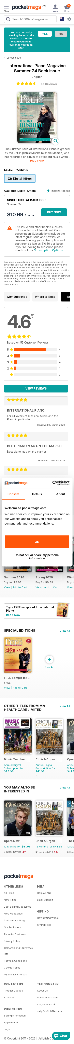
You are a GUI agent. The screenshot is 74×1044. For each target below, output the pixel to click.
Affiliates (9, 997)
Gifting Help (44, 924)
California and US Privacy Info (18, 951)
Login (7, 1029)
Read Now (13, 615)
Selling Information (15, 1015)
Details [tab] (37, 494)
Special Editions (19, 630)
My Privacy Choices (15, 974)
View (7, 587)
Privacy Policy (12, 941)
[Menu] (6, 7)
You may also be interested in (19, 787)
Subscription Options (48, 250)
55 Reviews (49, 83)
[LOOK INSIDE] (37, 142)
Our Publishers (12, 927)
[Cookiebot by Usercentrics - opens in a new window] (52, 483)
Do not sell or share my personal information (37, 556)
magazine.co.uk (46, 1004)
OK (37, 541)
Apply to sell (11, 1022)
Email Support (45, 899)
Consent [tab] (13, 494)
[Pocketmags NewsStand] (25, 8)
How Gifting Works (48, 917)
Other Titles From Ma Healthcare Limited (24, 706)
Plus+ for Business (15, 934)
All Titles (9, 892)
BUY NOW (54, 212)
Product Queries (13, 990)
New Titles (10, 899)
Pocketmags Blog (14, 920)
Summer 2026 (14, 577)
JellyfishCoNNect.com (50, 1011)
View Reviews (36, 388)
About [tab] (60, 494)
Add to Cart (20, 587)
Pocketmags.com (47, 997)
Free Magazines (13, 913)
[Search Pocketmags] (8, 19)
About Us (42, 990)
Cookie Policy (12, 967)
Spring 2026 (44, 577)
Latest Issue (14, 57)
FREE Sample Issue (17, 677)
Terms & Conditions (15, 960)
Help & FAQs (44, 892)
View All (65, 630)
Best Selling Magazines (17, 906)
